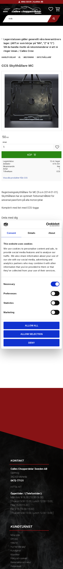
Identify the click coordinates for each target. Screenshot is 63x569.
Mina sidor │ (27, 2)
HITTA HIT (16, 487)
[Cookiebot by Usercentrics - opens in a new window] (46, 225)
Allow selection (31, 334)
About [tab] (51, 233)
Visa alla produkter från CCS (15, 178)
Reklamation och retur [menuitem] (21, 562)
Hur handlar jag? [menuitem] (18, 547)
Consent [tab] (11, 233)
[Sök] (53, 18)
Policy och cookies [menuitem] (19, 558)
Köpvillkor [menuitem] (15, 554)
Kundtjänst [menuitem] (16, 550)
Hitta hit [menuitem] (14, 543)
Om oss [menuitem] (14, 539)
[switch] (55, 293)
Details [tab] (31, 233)
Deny (31, 342)
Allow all (31, 325)
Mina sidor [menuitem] (15, 535)
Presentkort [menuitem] (16, 566)
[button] (6, 10)
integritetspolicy (31, 428)
